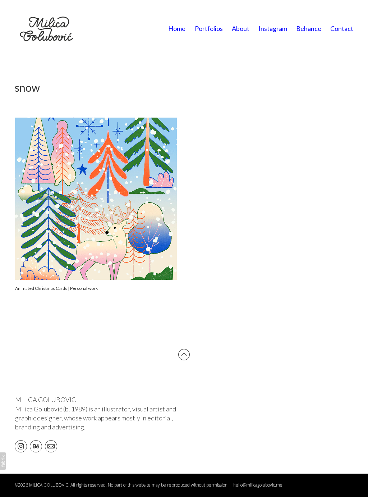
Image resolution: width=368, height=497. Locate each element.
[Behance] (36, 446)
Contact (341, 28)
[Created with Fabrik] (3, 461)
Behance (308, 28)
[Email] (51, 446)
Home (176, 28)
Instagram (272, 28)
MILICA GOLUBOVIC (45, 399)
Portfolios (209, 28)
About (240, 28)
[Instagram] (21, 446)
